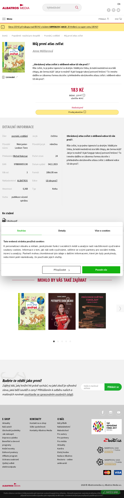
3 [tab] (62, 341)
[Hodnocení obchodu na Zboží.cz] (111, 439)
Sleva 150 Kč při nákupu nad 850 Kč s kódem (34, 26)
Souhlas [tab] (21, 230)
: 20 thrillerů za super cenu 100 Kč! (79, 26)
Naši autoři (7, 426)
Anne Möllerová (43, 51)
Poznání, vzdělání (52, 35)
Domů (5, 35)
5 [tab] (70, 341)
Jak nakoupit (8, 434)
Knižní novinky (8, 448)
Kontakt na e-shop (38, 423)
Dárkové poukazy (10, 452)
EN (118, 4)
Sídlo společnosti (37, 426)
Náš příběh (62, 423)
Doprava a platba (10, 437)
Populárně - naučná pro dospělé (26, 35)
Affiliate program (9, 455)
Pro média (62, 441)
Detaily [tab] (62, 230)
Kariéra (60, 448)
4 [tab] (66, 341)
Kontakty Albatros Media (41, 430)
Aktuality (6, 423)
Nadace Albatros (64, 455)
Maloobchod (63, 430)
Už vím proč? (51, 180)
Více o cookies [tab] (102, 230)
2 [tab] (58, 341)
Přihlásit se (113, 387)
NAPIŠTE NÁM (112, 492)
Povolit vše (101, 269)
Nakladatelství (63, 426)
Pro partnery (63, 437)
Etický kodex (63, 452)
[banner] (15, 5)
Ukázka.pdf (10, 220)
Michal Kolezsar (20, 156)
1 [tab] (54, 341)
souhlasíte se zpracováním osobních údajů (48, 394)
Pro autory (62, 434)
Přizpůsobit (60, 269)
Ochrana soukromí (10, 459)
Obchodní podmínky (11, 430)
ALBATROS (22, 180)
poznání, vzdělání (20, 136)
